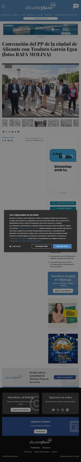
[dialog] (40, 231)
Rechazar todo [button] (42, 246)
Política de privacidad (33, 241)
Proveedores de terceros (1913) (28, 228)
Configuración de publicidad (18, 238)
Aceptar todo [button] (62, 246)
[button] (15, 246)
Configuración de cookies (17, 241)
